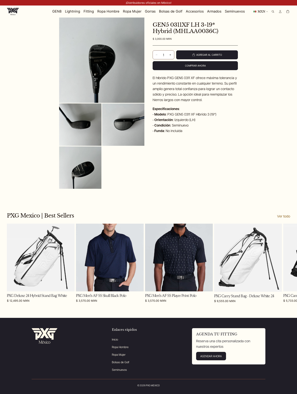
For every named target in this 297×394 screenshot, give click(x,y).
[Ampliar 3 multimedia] (123, 124)
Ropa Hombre (120, 347)
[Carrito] (288, 11)
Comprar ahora (195, 65)
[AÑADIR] (69, 286)
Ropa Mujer (119, 354)
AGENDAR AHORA (211, 356)
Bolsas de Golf (120, 362)
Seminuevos (119, 369)
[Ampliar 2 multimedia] (80, 124)
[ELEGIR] (207, 286)
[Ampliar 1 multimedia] (101, 60)
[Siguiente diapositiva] (286, 263)
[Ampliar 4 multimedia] (80, 167)
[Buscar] (273, 11)
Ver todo (283, 216)
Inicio (115, 339)
